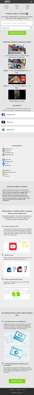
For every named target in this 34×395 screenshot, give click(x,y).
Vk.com (6, 163)
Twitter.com (7, 150)
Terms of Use (11, 389)
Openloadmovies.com (10, 172)
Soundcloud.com (9, 154)
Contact (23, 389)
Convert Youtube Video (27, 7)
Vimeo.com (7, 159)
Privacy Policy (18, 389)
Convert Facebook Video (6, 7)
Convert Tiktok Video (17, 7)
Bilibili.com (7, 170)
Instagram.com (8, 148)
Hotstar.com (7, 165)
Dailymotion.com (9, 152)
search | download (17, 33)
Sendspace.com (8, 161)
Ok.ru (6, 174)
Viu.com (6, 176)
